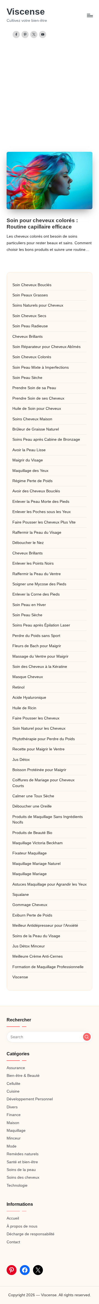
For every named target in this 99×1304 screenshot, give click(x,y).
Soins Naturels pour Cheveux (37, 305)
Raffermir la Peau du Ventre (36, 574)
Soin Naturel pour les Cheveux (38, 728)
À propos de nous (22, 1226)
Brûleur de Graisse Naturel (35, 429)
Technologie (17, 1185)
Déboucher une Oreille (32, 806)
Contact (13, 1242)
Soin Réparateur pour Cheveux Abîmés (46, 347)
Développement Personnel (30, 1099)
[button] (87, 1037)
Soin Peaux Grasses (30, 295)
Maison (13, 1123)
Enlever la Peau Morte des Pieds (40, 502)
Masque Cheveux (27, 677)
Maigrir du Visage (27, 460)
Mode (11, 1146)
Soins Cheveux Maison (32, 419)
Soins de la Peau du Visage (36, 936)
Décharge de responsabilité (30, 1234)
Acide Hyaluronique (29, 697)
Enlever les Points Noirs (33, 563)
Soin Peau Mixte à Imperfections (40, 367)
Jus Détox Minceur (28, 946)
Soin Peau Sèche (27, 378)
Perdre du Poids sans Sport (36, 636)
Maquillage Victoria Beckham (37, 843)
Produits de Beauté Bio (32, 833)
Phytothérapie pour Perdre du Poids (43, 739)
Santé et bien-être (22, 1162)
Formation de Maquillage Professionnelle (48, 967)
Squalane (20, 895)
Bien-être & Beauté (23, 1076)
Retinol (18, 687)
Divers (12, 1107)
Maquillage (16, 1130)
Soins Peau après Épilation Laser (41, 625)
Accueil (13, 1218)
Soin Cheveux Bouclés (31, 285)
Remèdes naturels (22, 1154)
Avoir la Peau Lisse (29, 450)
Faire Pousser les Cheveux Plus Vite (44, 522)
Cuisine (13, 1091)
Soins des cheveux (23, 1177)
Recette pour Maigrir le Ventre (38, 749)
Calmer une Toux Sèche (33, 796)
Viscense (26, 12)
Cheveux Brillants (27, 336)
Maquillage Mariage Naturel (36, 864)
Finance (14, 1115)
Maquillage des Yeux (30, 471)
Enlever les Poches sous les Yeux (41, 512)
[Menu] (89, 15)
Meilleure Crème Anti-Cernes (37, 956)
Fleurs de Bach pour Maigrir (36, 646)
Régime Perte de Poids (32, 481)
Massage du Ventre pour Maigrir (40, 656)
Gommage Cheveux (29, 905)
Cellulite (13, 1084)
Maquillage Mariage (29, 874)
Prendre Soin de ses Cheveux (38, 398)
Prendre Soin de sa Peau (34, 388)
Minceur (14, 1138)
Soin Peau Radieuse (30, 326)
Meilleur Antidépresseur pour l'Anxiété (45, 925)
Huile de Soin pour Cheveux (36, 409)
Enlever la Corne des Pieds (36, 594)
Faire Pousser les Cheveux (35, 718)
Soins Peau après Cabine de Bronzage (46, 439)
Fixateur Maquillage (29, 853)
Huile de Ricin (24, 708)
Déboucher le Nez (28, 543)
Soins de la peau (21, 1170)
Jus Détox (21, 760)
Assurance (16, 1068)
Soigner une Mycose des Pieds (39, 584)
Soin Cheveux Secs (29, 316)
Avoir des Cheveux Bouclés (36, 491)
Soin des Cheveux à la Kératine (39, 667)
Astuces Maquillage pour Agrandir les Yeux (49, 884)
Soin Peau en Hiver (29, 605)
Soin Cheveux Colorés (31, 357)
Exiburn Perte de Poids (32, 915)
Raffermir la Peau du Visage (36, 532)
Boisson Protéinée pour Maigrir (39, 770)
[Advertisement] (49, 90)
